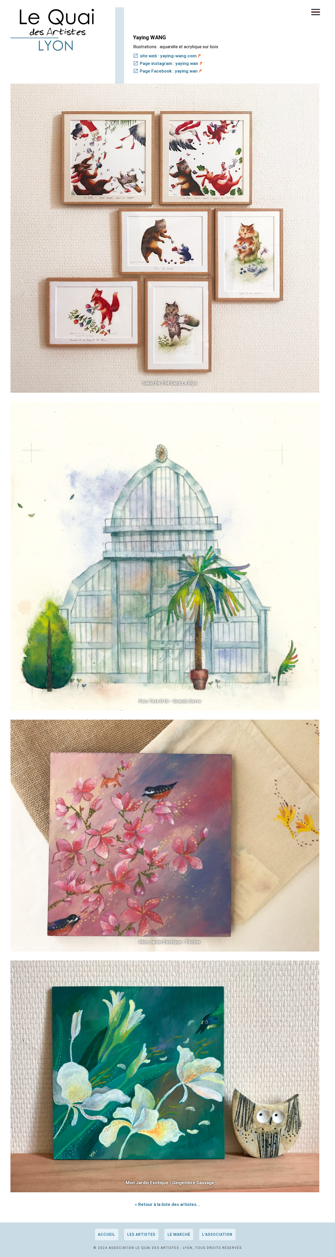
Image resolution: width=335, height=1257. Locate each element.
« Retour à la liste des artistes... (167, 1204)
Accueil (106, 1234)
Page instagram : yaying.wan (169, 63)
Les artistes (141, 1234)
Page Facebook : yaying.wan (169, 71)
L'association (217, 1234)
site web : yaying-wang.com (168, 55)
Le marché (179, 1234)
